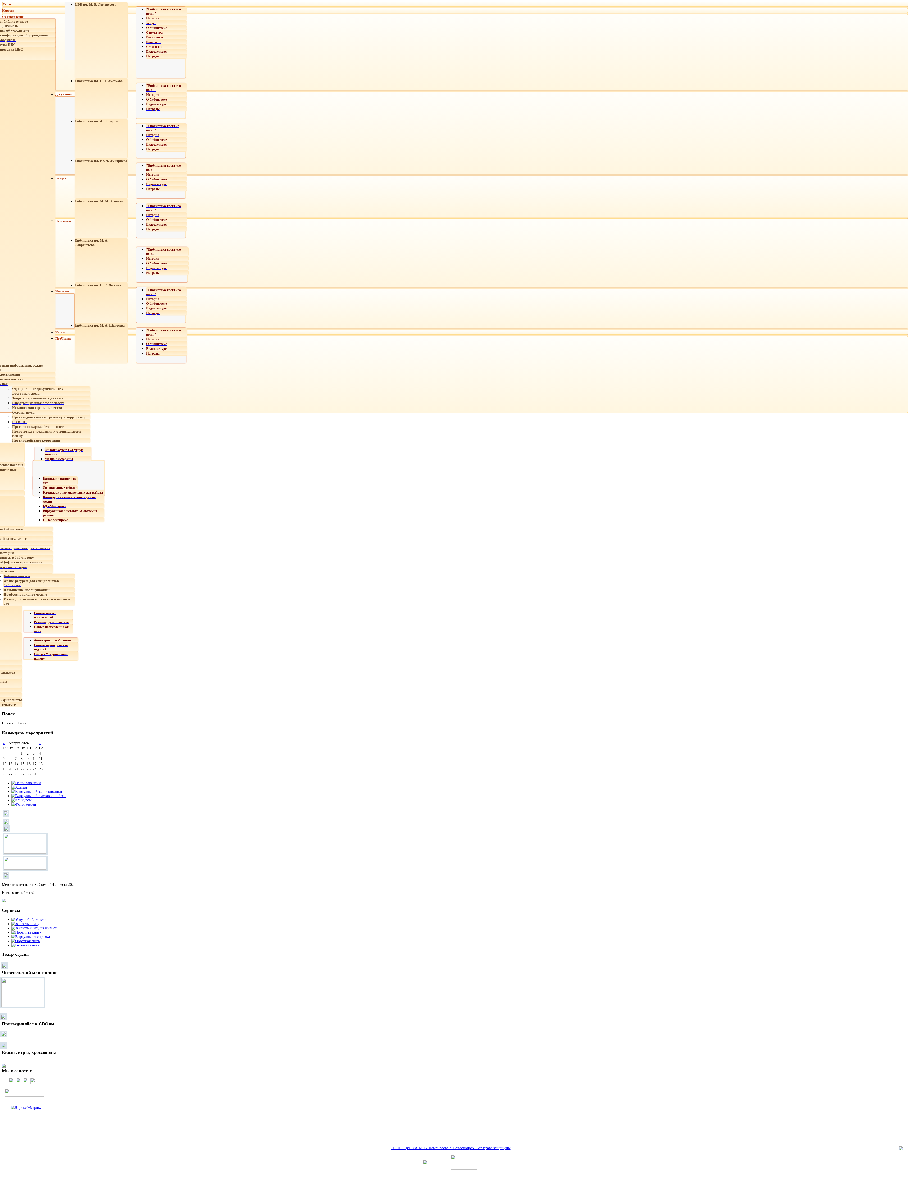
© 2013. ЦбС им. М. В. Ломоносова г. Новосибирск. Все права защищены (451, 1148)
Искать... (9, 723)
